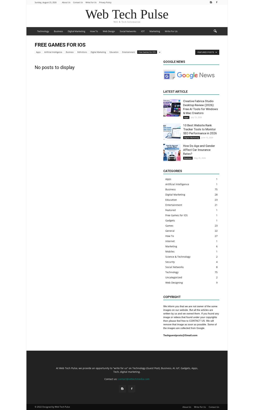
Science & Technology (177, 256)
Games (169, 225)
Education (114, 52)
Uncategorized (173, 277)
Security (170, 261)
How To (94, 31)
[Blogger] (211, 2)
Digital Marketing (76, 31)
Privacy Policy (105, 2)
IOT (143, 31)
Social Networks (128, 31)
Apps (38, 52)
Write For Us (91, 2)
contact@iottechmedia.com (133, 379)
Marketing (154, 31)
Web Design (109, 31)
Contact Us (78, 2)
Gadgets (170, 220)
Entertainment (128, 52)
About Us (66, 2)
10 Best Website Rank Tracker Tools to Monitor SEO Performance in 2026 (200, 129)
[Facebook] (216, 2)
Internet (170, 241)
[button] (215, 31)
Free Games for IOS (147, 52)
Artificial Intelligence (53, 52)
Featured (170, 210)
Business (58, 31)
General (170, 230)
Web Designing (174, 282)
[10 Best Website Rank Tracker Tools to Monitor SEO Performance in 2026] (172, 132)
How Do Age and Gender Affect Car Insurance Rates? (199, 149)
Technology (43, 31)
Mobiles (170, 251)
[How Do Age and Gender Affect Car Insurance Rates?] (172, 152)
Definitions (82, 52)
